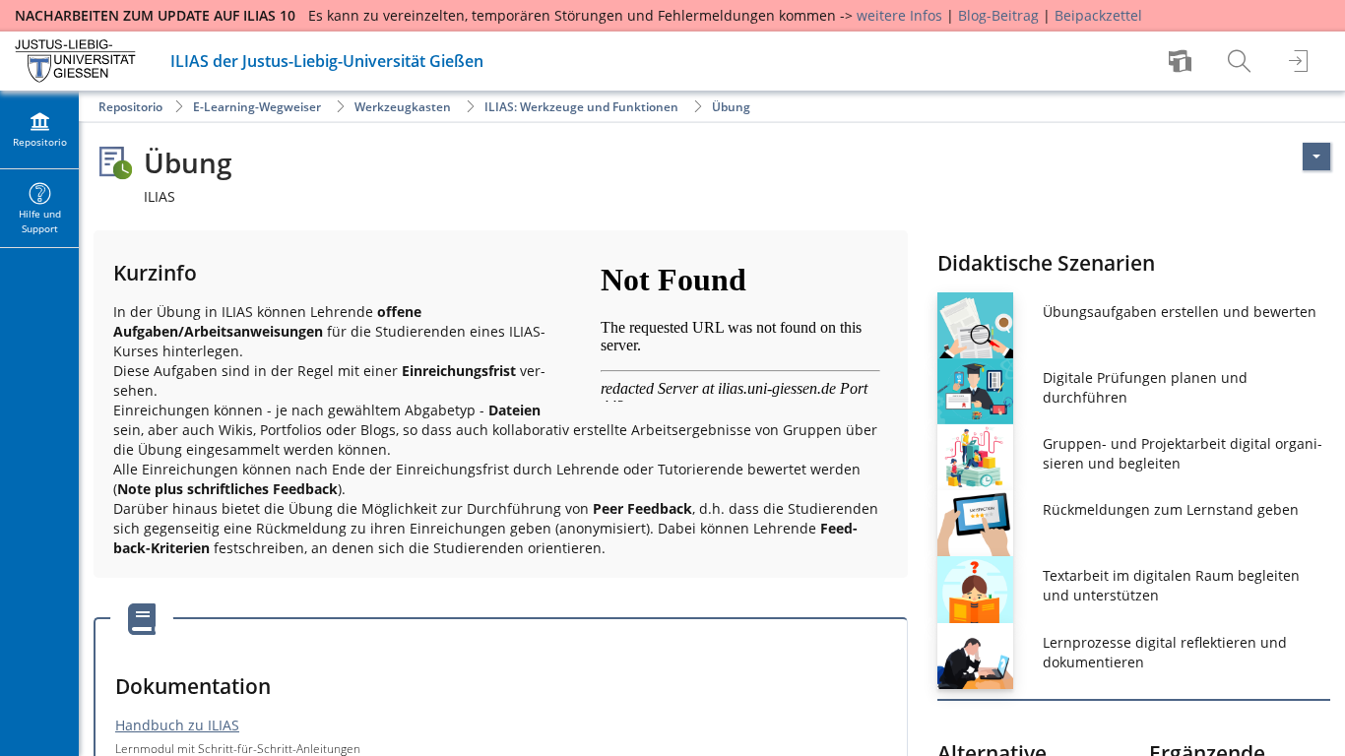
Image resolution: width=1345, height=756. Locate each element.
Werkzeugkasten (402, 106)
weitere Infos (899, 15)
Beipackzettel (1098, 15)
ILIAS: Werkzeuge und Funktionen (581, 106)
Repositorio (130, 106)
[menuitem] (1182, 61)
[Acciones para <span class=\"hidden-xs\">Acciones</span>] (1316, 156)
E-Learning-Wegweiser (257, 106)
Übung (731, 106)
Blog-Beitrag (998, 15)
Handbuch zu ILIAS (177, 725)
